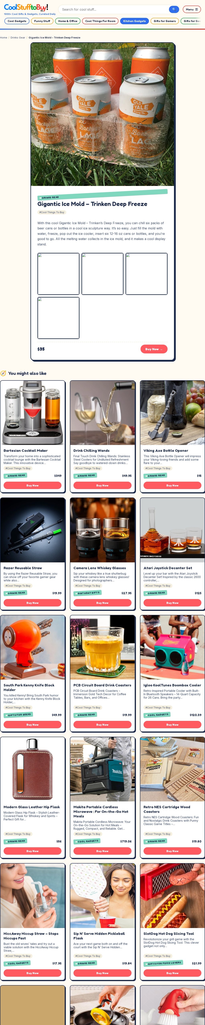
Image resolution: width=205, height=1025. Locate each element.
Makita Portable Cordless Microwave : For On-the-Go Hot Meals (100, 811)
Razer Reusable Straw (23, 568)
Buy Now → (154, 349)
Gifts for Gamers (165, 21)
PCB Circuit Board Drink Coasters (102, 685)
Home (3, 37)
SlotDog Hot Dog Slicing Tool (169, 933)
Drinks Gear (18, 37)
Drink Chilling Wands (91, 450)
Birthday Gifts (88, 593)
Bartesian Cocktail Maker (26, 450)
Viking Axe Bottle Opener (166, 450)
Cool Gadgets (17, 21)
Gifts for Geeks (19, 715)
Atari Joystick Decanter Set (168, 568)
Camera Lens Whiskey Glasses (99, 568)
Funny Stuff (42, 21)
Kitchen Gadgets (134, 21)
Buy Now (32, 485)
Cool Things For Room (100, 21)
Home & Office (67, 21)
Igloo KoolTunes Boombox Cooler (172, 685)
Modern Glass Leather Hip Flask (32, 807)
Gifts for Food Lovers (164, 963)
